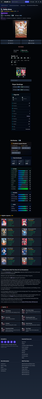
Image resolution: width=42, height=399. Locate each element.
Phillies (12, 11)
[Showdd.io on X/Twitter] (38, 2)
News (23, 357)
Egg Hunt (24, 341)
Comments (19, 18)
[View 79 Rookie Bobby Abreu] (18, 76)
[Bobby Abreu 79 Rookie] (18, 72)
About (2, 367)
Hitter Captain (25, 145)
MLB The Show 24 (25, 372)
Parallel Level (15, 145)
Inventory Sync (25, 356)
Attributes (9, 18)
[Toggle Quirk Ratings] (12, 15)
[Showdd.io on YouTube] (14, 342)
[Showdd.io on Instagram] (8, 342)
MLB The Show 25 (4, 5)
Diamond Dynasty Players (14, 5)
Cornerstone (7, 11)
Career (24, 18)
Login (33, 1)
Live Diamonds (25, 354)
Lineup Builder (25, 349)
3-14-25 (15, 51)
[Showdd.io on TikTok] (11, 342)
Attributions (3, 371)
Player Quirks (24, 369)
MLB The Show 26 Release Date (28, 363)
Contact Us (3, 363)
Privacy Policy (3, 369)
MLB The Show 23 (25, 374)
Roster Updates (25, 347)
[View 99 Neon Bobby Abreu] (23, 76)
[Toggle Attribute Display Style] (19, 140)
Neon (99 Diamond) (33, 302)
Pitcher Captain (15, 150)
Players (23, 343)
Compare (28, 18)
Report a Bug (3, 365)
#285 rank (12, 277)
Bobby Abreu (23, 5)
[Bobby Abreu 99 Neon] (23, 72)
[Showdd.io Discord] (41, 2)
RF (15, 11)
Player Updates (25, 367)
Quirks (14, 18)
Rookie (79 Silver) (25, 302)
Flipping (23, 350)
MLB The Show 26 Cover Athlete (28, 365)
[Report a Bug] (36, 2)
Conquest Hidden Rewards (27, 345)
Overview (3, 18)
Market (23, 352)
